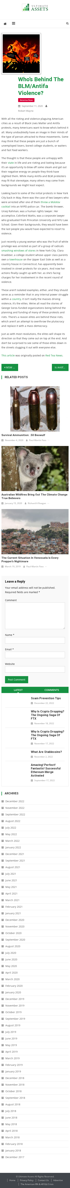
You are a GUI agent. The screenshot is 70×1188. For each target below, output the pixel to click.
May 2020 (11, 966)
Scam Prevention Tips (46, 698)
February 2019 (14, 1065)
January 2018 (13, 1150)
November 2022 (14, 808)
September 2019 (15, 1018)
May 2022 (11, 834)
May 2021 (11, 887)
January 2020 (13, 992)
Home (12, 1180)
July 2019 (10, 1032)
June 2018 (11, 1117)
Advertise (58, 1180)
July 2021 (10, 873)
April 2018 (11, 1130)
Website (10, 664)
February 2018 (14, 1144)
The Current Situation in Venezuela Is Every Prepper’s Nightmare (30, 559)
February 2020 (14, 985)
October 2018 (13, 1091)
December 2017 (14, 1157)
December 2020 (14, 920)
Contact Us (43, 1180)
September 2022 (15, 814)
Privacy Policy (26, 1180)
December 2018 (14, 1078)
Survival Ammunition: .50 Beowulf (23, 435)
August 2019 (12, 1025)
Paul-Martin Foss (37, 440)
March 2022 (12, 840)
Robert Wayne (25, 110)
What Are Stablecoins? (46, 752)
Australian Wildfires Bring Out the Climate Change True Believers (34, 496)
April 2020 (11, 972)
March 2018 (12, 1137)
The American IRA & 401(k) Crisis (37, 1184)
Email (9, 649)
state (11, 162)
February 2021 (14, 906)
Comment (11, 600)
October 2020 (13, 933)
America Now (26, 100)
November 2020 (14, 926)
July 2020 (10, 952)
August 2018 (12, 1104)
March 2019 (12, 1058)
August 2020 (12, 946)
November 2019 (14, 1005)
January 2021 (13, 913)
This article (8, 355)
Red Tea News (53, 355)
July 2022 (10, 827)
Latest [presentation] (18, 690)
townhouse (16, 259)
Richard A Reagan (37, 503)
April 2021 (11, 893)
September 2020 (15, 939)
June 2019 (11, 1038)
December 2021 (14, 854)
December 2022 (14, 801)
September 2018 (15, 1097)
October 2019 (13, 1012)
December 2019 (14, 999)
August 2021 (12, 867)
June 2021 (11, 880)
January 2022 (13, 847)
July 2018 (10, 1111)
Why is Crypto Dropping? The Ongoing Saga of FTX (47, 715)
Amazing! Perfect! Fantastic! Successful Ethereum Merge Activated (45, 770)
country (16, 299)
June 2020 (11, 959)
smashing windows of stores (18, 250)
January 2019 (13, 1071)
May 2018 (11, 1124)
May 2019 (11, 1045)
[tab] (18, 690)
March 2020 (12, 979)
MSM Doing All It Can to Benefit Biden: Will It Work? (12, 367)
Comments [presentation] (52, 690)
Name (9, 635)
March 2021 (12, 900)
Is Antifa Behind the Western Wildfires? (62, 367)
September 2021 (15, 860)
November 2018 (14, 1084)
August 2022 (12, 821)
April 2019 (11, 1051)
